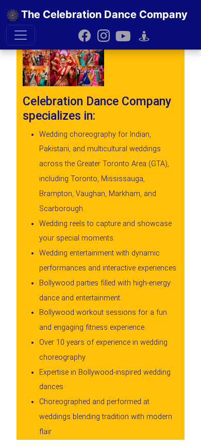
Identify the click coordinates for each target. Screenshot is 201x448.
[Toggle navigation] (20, 35)
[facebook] (84, 35)
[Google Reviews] (144, 35)
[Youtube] (122, 35)
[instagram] (103, 35)
